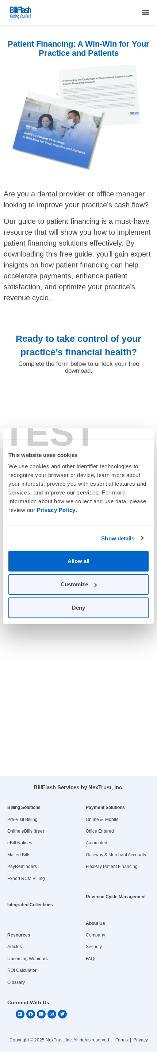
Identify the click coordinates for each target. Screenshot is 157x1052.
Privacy (140, 1040)
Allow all (78, 561)
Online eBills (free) (25, 831)
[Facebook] (30, 1014)
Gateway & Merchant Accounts (116, 854)
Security (94, 946)
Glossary (16, 982)
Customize (74, 584)
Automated (96, 842)
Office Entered (100, 831)
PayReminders (22, 866)
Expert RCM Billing (26, 878)
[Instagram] (51, 1014)
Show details (117, 538)
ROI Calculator (22, 970)
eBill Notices (19, 842)
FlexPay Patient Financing (112, 866)
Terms (122, 1040)
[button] (145, 12)
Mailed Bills (18, 854)
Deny (78, 608)
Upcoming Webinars (27, 958)
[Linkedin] (20, 1014)
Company (95, 935)
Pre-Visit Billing (22, 819)
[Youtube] (41, 1014)
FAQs (91, 958)
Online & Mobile (102, 819)
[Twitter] (62, 1014)
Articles (14, 946)
